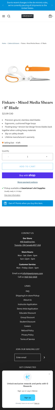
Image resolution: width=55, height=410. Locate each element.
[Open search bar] (9, 16)
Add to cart (27, 166)
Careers (27, 326)
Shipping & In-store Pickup (27, 295)
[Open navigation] (3, 16)
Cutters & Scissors (13, 43)
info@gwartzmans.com (32, 273)
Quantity (5, 151)
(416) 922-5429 (30, 276)
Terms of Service (27, 339)
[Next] (52, 5)
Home (4, 43)
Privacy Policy (27, 334)
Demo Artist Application (27, 308)
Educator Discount (27, 313)
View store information (12, 195)
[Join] (44, 357)
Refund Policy (27, 330)
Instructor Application (27, 304)
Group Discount (28, 317)
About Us (27, 299)
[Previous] (3, 5)
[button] (27, 74)
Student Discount (27, 321)
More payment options (27, 182)
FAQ (27, 291)
